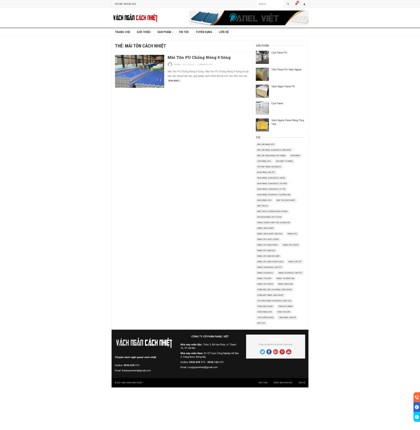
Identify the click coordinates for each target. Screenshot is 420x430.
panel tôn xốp (264, 278)
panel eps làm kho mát (268, 256)
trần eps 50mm (285, 306)
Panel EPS (292, 234)
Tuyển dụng (204, 32)
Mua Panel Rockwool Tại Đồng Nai (273, 195)
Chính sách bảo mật (283, 383)
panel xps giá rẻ (265, 284)
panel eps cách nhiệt (267, 245)
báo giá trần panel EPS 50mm (271, 156)
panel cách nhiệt (265, 228)
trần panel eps (264, 312)
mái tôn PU (262, 206)
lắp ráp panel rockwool (269, 167)
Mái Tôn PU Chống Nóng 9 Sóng (200, 57)
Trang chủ (122, 32)
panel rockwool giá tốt (290, 273)
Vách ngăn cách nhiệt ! (133, 383)
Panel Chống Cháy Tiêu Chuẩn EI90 (273, 223)
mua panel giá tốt (266, 172)
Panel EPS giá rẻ (290, 245)
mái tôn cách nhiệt (286, 200)
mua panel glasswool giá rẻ (271, 178)
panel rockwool (265, 273)
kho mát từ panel (284, 161)
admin (177, 64)
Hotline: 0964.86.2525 (125, 4)
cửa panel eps (264, 161)
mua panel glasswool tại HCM (272, 183)
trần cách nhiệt (265, 306)
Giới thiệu (144, 32)
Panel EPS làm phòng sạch (270, 262)
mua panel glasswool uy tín (271, 189)
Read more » (174, 81)
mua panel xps (264, 200)
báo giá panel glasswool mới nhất (274, 150)
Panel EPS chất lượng (268, 239)
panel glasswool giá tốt (269, 267)
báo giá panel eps (265, 144)
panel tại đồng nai (285, 278)
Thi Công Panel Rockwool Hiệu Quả (274, 301)
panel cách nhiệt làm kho (269, 234)
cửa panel (295, 156)
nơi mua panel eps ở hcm (269, 217)
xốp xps (261, 323)
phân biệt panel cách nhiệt (270, 295)
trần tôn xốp (283, 312)
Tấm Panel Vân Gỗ (287, 318)
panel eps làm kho (266, 250)
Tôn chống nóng (265, 318)
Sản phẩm (164, 32)
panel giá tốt (295, 262)
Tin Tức (184, 32)
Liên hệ (224, 32)
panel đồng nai (285, 284)
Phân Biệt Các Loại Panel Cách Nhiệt (274, 290)
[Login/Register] (304, 4)
